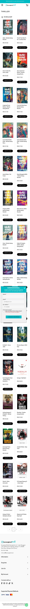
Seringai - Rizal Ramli (21, 378)
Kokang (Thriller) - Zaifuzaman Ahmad (7, 515)
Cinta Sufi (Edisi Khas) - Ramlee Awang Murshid (22, 107)
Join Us (3, 568)
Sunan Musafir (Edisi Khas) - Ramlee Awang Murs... (7, 141)
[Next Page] (20, 529)
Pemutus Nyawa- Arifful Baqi (22, 346)
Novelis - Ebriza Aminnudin (6, 482)
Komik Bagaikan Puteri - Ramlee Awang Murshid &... (7, 380)
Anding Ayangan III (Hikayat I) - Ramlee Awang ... (7, 414)
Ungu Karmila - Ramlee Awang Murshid (8, 278)
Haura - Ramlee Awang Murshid (8, 244)
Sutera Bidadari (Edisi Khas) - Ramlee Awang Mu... (22, 141)
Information (4, 557)
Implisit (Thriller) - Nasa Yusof (22, 448)
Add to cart (7, 47)
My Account (4, 574)
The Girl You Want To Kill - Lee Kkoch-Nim (21, 39)
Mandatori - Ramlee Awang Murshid (21, 413)
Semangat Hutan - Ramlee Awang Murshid (7, 449)
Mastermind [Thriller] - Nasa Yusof (22, 515)
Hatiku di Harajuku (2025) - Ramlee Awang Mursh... (21, 245)
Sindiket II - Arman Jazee (7, 346)
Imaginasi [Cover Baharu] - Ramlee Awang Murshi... (6, 107)
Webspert (15, 606)
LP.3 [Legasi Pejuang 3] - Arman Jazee (22, 482)
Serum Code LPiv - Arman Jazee (7, 71)
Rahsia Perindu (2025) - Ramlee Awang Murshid (22, 210)
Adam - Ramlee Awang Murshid (8, 39)
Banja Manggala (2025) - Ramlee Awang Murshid (22, 176)
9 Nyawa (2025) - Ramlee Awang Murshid (6, 210)
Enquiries (4, 562)
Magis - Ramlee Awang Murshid (22, 278)
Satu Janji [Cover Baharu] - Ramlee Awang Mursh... (20, 72)
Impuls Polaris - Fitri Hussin (7, 175)
